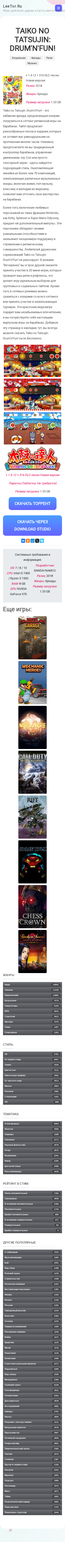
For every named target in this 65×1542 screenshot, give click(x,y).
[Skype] (42, 541)
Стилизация (32, 1097)
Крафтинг (32, 1342)
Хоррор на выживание (32, 1326)
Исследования (32, 1406)
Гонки (32, 1027)
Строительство (32, 1279)
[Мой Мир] (32, 541)
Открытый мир (32, 1443)
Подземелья (32, 1369)
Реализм (32, 1091)
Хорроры (32, 1134)
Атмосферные (32, 1124)
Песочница (32, 1486)
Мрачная (32, 1475)
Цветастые (32, 1070)
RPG (32, 1011)
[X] (37, 541)
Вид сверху (32, 1374)
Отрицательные (32, 1225)
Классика (32, 1316)
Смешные (32, 1140)
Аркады (35, 57)
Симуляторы (32, 1006)
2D (32, 1054)
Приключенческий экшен (32, 1449)
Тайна (32, 1496)
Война (32, 1337)
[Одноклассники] (28, 541)
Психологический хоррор (32, 1502)
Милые (32, 1086)
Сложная (32, 1459)
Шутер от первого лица (32, 1464)
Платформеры (32, 1390)
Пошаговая (32, 1353)
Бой (32, 1263)
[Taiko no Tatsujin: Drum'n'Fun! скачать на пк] (32, 428)
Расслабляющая (32, 1171)
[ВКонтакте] (23, 541)
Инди (32, 985)
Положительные (32, 1209)
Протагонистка (32, 1433)
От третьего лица (32, 1081)
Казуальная (19, 57)
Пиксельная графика (32, 1075)
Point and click (32, 1507)
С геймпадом (32, 1252)
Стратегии (32, 1016)
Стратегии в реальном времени (32, 1364)
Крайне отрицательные (32, 1230)
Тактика (32, 1454)
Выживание (32, 1155)
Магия (32, 1348)
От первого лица (32, 1059)
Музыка (32, 63)
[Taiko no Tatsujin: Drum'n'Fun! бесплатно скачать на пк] (32, 361)
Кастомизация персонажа (32, 1289)
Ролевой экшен (32, 1273)
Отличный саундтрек (32, 1438)
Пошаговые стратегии (32, 1512)
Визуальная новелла (32, 1427)
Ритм (49, 57)
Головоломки (32, 1395)
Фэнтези (32, 1129)
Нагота (32, 1417)
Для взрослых (32, 1401)
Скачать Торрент (32, 503)
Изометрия (32, 1358)
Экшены (32, 990)
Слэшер (32, 1321)
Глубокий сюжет (32, 1385)
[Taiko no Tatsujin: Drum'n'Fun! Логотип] (32, 459)
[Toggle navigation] (58, 8)
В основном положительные (32, 1204)
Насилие (32, 1470)
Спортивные (32, 1032)
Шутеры (32, 1022)
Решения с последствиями (32, 1422)
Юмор (32, 1161)
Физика (32, 1295)
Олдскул (32, 1480)
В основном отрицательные (32, 1220)
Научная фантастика (32, 1145)
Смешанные (32, 1198)
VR (32, 1102)
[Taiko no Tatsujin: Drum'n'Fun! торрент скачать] (32, 395)
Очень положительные (32, 1193)
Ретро (32, 1150)
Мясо (32, 1491)
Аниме (32, 1065)
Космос (32, 1300)
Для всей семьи (32, 1166)
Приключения (32, 995)
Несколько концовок (32, 1284)
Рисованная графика (32, 1332)
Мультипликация (32, 1257)
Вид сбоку (32, 1268)
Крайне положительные (32, 1214)
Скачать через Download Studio (32, 525)
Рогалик (32, 1305)
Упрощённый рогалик (32, 1310)
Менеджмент (32, 1380)
